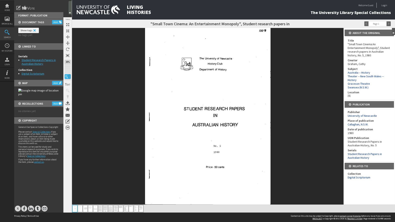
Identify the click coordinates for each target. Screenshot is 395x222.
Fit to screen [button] (68, 31)
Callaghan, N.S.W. (358, 124)
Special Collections (42, 131)
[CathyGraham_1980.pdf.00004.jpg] (90, 208)
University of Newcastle (362, 116)
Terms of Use (33, 216)
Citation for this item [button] (68, 128)
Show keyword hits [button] (68, 91)
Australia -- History (359, 72)
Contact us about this (68, 115)
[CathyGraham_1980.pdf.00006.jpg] (100, 208)
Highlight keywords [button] (68, 97)
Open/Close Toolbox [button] (70, 7)
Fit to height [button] (68, 43)
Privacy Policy (20, 216)
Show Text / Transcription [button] (68, 84)
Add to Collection (68, 109)
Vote (28, 8)
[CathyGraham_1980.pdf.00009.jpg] (115, 208)
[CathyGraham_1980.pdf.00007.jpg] (105, 208)
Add (55, 22)
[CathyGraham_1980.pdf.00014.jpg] (141, 208)
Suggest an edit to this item (18, 8)
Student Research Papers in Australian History (39, 62)
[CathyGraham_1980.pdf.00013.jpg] (136, 208)
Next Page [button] (389, 23)
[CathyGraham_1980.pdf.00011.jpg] (126, 208)
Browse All (7, 23)
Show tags (26, 30)
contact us (39, 162)
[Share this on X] (18, 206)
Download (68, 103)
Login (7, 64)
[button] (68, 76)
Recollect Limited (354, 218)
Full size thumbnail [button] (68, 25)
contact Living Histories (350, 216)
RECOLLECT (317, 218)
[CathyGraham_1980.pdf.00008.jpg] (110, 208)
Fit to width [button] (68, 37)
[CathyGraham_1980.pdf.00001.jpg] (75, 208)
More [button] (7, 78)
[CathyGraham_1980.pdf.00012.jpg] (131, 208)
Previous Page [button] (366, 23)
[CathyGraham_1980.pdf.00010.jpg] (120, 208)
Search (7, 37)
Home (7, 10)
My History (7, 51)
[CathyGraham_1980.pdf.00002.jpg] (80, 208)
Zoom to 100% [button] (68, 55)
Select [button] (384, 23)
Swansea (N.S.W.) (358, 87)
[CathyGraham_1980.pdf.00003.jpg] (85, 208)
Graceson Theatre (359, 84)
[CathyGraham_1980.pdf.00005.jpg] (95, 208)
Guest (370, 5)
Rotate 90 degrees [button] (68, 49)
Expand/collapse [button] (393, 31)
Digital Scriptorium (33, 73)
